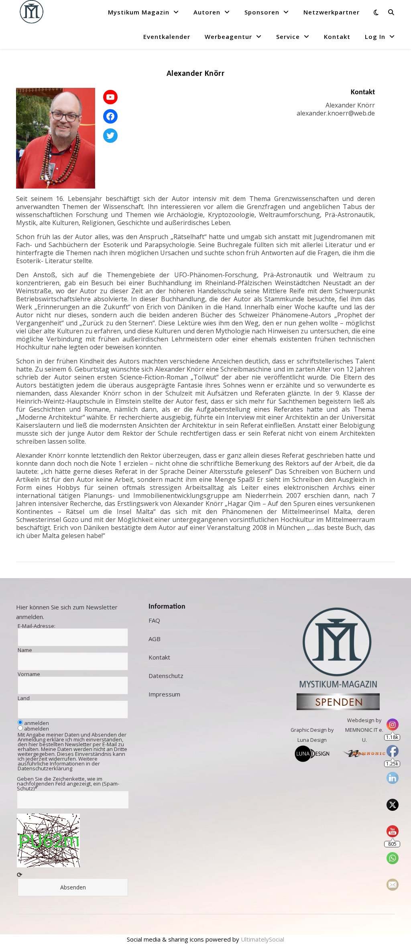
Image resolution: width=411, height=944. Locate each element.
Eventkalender (166, 36)
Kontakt (337, 36)
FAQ (154, 620)
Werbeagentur (228, 36)
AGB (155, 639)
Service (288, 36)
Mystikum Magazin (138, 12)
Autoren (206, 12)
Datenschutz (166, 676)
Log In (375, 36)
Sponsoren (261, 12)
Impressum (164, 694)
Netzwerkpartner (331, 12)
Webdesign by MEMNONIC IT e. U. (364, 730)
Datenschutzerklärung (45, 768)
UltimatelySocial (262, 939)
